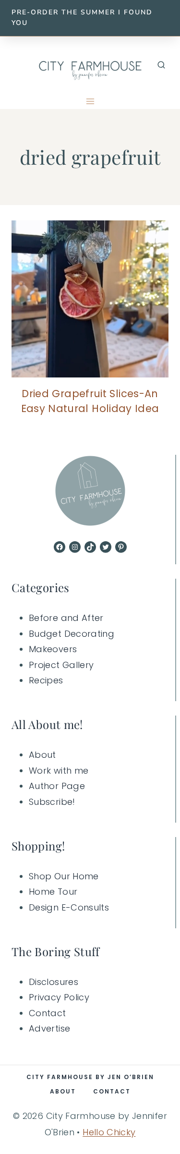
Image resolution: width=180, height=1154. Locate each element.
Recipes (46, 680)
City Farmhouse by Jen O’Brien (90, 1077)
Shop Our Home (64, 876)
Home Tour (53, 892)
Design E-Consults (69, 907)
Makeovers (53, 649)
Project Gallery (61, 665)
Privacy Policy (59, 997)
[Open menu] (90, 101)
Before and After (66, 618)
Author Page (57, 786)
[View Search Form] (161, 65)
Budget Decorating (71, 634)
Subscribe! (52, 802)
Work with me (58, 771)
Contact (47, 1013)
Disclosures (53, 982)
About (42, 755)
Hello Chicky (109, 1132)
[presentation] (90, 298)
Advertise (49, 1028)
